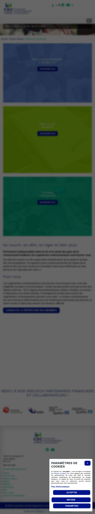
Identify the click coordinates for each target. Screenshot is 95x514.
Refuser (71, 500)
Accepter (72, 492)
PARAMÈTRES (71, 506)
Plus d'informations (60, 487)
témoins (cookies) (60, 473)
